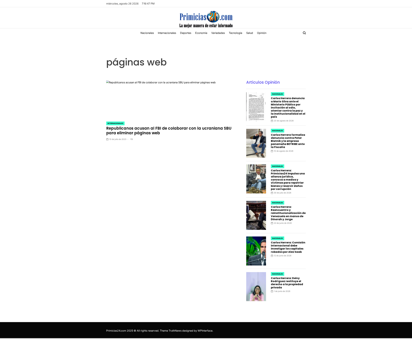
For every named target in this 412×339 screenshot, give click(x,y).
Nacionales (147, 32)
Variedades (218, 32)
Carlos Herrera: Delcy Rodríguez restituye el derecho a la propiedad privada (287, 282)
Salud (249, 32)
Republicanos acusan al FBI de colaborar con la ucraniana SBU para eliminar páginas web (168, 131)
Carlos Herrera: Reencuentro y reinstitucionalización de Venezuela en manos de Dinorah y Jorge (288, 213)
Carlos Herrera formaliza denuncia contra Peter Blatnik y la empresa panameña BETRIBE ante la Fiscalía (288, 141)
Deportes (185, 32)
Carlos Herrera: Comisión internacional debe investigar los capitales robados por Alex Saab (288, 247)
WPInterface (205, 330)
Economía (201, 32)
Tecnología (235, 32)
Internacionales (167, 32)
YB (131, 139)
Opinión (261, 32)
